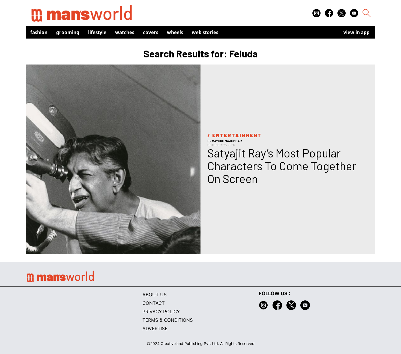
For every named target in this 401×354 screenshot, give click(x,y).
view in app (356, 32)
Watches (124, 32)
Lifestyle (97, 32)
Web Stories (205, 32)
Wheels (175, 32)
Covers (150, 32)
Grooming (67, 32)
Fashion (38, 32)
